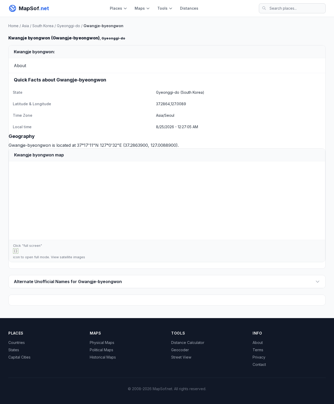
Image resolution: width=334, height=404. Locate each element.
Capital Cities (19, 357)
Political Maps (101, 350)
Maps (140, 8)
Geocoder (180, 350)
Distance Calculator (187, 342)
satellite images (72, 257)
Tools (162, 8)
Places (116, 8)
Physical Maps (102, 342)
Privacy (259, 357)
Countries (16, 342)
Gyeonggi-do (68, 26)
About (258, 342)
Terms (258, 350)
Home (13, 26)
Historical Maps (103, 357)
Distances (189, 8)
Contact (259, 364)
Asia (25, 26)
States (13, 350)
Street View (181, 357)
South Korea (42, 26)
